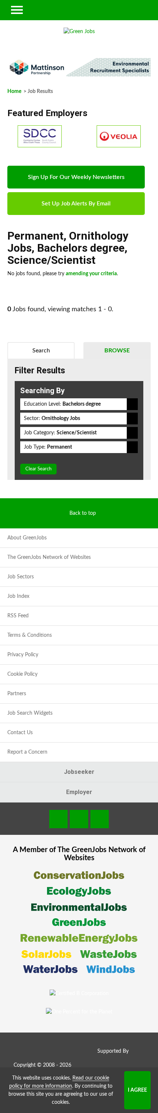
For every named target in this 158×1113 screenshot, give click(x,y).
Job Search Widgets (30, 713)
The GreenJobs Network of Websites (49, 557)
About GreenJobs (27, 538)
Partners (16, 693)
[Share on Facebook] (58, 819)
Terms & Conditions (29, 635)
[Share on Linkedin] (79, 819)
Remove (132, 404)
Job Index (18, 596)
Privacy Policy (22, 654)
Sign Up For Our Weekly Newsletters (76, 177)
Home (14, 91)
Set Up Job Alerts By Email (76, 204)
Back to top (82, 513)
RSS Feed (18, 615)
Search (41, 350)
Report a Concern (27, 752)
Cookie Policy (22, 674)
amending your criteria (91, 273)
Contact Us (20, 732)
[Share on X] (99, 819)
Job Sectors (20, 576)
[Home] (79, 32)
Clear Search (38, 469)
